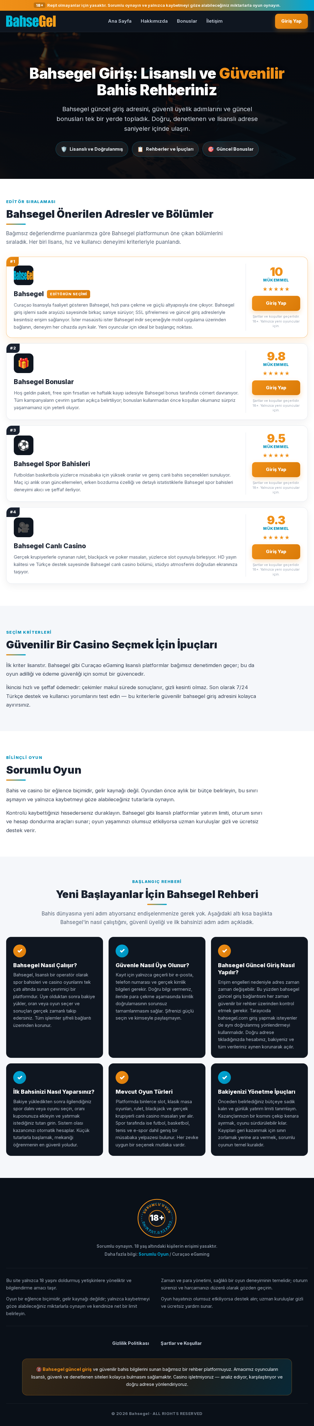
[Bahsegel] (31, 21)
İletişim (214, 21)
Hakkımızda (154, 21)
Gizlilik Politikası (130, 1343)
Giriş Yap (291, 21)
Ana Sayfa (120, 21)
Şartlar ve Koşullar (181, 1343)
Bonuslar (187, 21)
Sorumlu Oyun (154, 1254)
